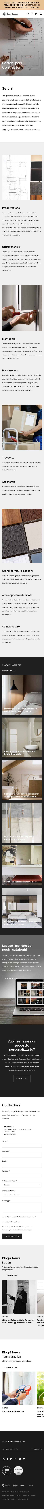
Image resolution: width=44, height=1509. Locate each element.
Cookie (33, 1495)
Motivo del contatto (9, 1181)
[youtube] (19, 1459)
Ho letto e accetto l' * (20, 1217)
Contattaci (21, 1078)
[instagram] (3, 1459)
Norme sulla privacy (7, 1230)
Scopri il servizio (13, 978)
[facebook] (7, 1459)
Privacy (26, 1495)
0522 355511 (11, 1131)
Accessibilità (23, 1499)
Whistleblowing (8, 1495)
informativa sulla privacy (26, 1217)
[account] (32, 14)
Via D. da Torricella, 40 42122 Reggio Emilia (17, 1129)
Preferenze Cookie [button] (9, 1499)
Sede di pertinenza (8, 1191)
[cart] (36, 14)
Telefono (5, 1171)
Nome (4, 1141)
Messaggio (6, 1201)
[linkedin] (11, 1459)
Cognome (5, 1151)
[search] (27, 14)
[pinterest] (15, 1459)
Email (4, 1161)
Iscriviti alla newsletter (12, 1222)
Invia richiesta (12, 1236)
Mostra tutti (8, 670)
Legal (19, 1495)
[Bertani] (10, 14)
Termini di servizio (20, 1230)
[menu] (40, 14)
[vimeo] (23, 1459)
